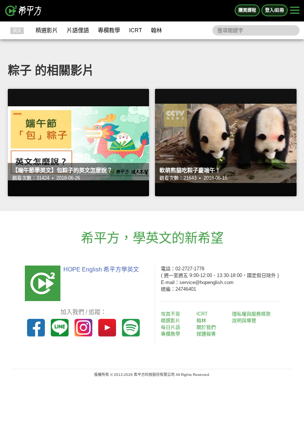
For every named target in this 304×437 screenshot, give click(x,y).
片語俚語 (78, 30)
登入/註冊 (274, 10)
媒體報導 (206, 334)
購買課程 (247, 10)
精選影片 (47, 30)
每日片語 (170, 327)
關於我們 (206, 327)
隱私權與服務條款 (251, 314)
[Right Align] (295, 11)
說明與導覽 (244, 320)
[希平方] (23, 10)
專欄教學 (109, 30)
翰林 (156, 30)
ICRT (135, 30)
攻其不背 (170, 314)
